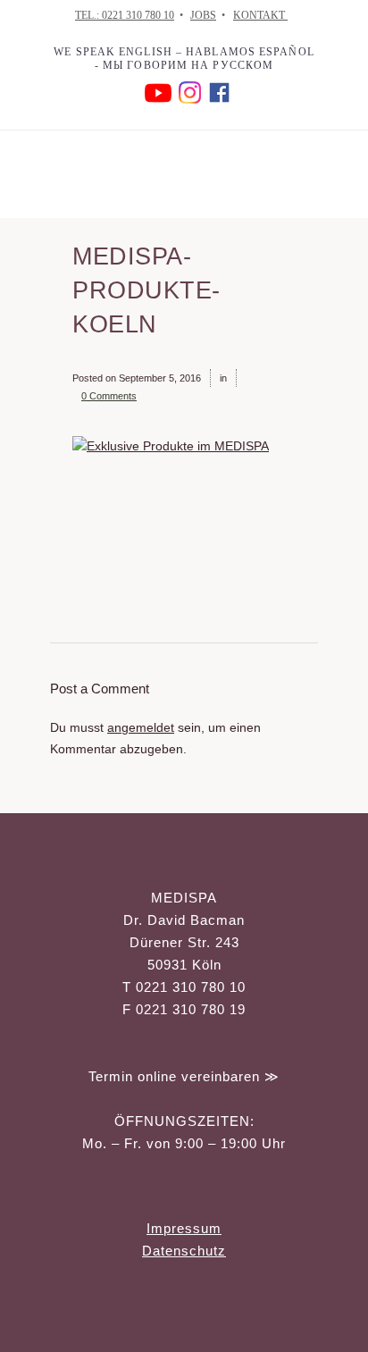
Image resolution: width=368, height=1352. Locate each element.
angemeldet (140, 727)
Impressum (184, 1228)
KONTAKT (260, 15)
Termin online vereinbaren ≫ (184, 1076)
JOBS (203, 15)
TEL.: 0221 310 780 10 (124, 15)
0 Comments (109, 395)
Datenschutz (184, 1250)
